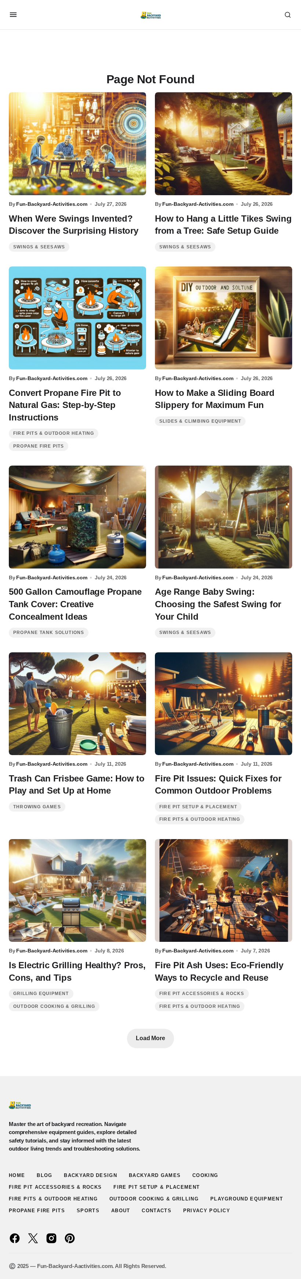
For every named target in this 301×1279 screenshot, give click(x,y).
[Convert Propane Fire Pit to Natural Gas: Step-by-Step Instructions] (77, 317)
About (120, 1210)
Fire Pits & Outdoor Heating (53, 433)
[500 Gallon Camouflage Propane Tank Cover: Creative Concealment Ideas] (77, 517)
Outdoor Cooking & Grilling (54, 1006)
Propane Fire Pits (38, 446)
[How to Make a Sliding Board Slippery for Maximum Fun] (223, 317)
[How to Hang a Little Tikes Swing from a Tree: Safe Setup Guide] (223, 143)
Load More (150, 1038)
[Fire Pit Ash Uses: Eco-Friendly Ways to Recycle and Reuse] (223, 890)
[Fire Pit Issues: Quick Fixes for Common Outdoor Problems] (223, 703)
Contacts (156, 1210)
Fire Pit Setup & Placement (198, 806)
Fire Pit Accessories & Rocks (201, 993)
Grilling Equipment (41, 993)
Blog (44, 1175)
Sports (88, 1210)
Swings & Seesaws (39, 246)
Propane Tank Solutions (48, 632)
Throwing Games (37, 806)
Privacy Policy (206, 1210)
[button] (13, 14)
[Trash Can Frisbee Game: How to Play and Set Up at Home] (77, 703)
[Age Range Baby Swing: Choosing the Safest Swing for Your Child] (223, 517)
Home (17, 1175)
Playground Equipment (246, 1199)
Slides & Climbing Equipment (200, 421)
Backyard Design (90, 1175)
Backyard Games (155, 1175)
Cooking (205, 1175)
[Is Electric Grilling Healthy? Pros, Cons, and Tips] (77, 890)
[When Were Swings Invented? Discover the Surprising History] (77, 143)
